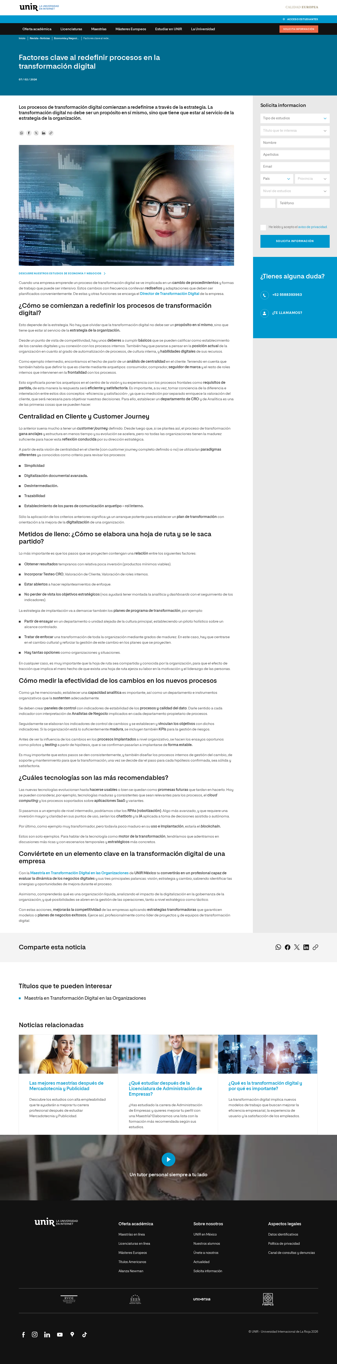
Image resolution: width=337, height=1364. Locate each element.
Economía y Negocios (67, 38)
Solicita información (298, 29)
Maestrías (98, 29)
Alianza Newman (131, 1271)
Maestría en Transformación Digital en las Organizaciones (79, 873)
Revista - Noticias (40, 38)
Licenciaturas (71, 29)
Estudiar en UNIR (168, 29)
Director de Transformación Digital (169, 294)
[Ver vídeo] (168, 1160)
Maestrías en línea (132, 1234)
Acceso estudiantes (302, 19)
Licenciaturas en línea (134, 1243)
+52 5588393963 (287, 295)
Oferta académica (36, 29)
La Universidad (203, 29)
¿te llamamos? (287, 313)
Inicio (22, 38)
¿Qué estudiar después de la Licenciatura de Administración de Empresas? (165, 1089)
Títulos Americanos (132, 1262)
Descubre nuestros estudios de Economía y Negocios (60, 273)
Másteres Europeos (131, 29)
